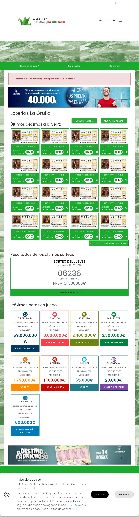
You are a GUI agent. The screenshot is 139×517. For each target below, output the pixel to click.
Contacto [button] (114, 66)
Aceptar (99, 494)
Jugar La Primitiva (114, 342)
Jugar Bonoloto (84, 342)
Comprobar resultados (69, 292)
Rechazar (124, 494)
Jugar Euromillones (25, 348)
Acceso (105, 20)
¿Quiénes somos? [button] (29, 66)
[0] (115, 20)
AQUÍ (75, 509)
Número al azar (115, 121)
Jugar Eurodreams (114, 387)
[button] (17, 101)
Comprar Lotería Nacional (25, 431)
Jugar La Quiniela (54, 387)
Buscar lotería (85, 121)
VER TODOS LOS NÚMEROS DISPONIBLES (108, 243)
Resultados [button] (73, 66)
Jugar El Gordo (54, 342)
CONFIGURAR (74, 505)
